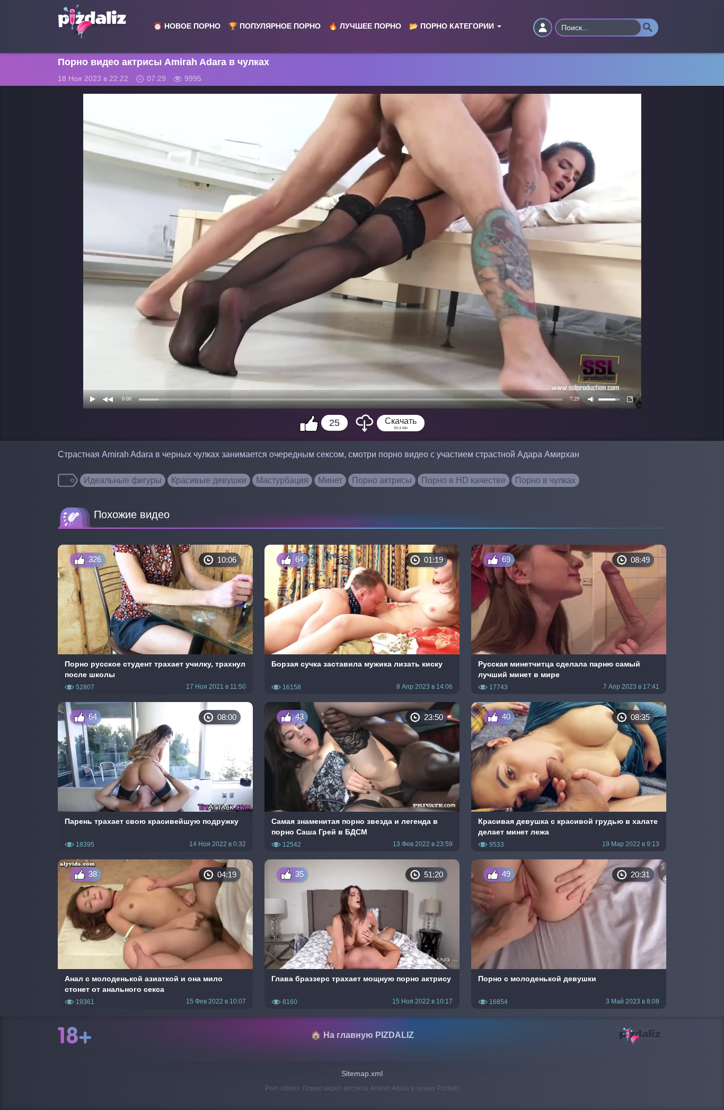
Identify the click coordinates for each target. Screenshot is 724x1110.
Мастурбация (282, 480)
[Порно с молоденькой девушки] (568, 934)
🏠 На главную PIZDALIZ (362, 1035)
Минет (330, 480)
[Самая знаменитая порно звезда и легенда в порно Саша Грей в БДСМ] (362, 776)
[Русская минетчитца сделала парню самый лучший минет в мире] (568, 619)
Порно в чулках (545, 480)
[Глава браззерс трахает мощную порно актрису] (362, 934)
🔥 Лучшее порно (365, 26)
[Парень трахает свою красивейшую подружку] (155, 776)
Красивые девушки (208, 480)
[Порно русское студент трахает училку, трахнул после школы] (155, 619)
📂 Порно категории (452, 26)
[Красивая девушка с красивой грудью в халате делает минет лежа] (568, 776)
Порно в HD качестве (463, 480)
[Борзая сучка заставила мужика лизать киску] (362, 619)
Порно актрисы (382, 480)
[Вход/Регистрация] (542, 27)
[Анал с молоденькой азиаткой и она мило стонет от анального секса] (155, 934)
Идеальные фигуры (123, 480)
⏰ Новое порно (186, 26)
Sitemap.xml (362, 1073)
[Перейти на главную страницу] (97, 14)
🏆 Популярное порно (274, 26)
